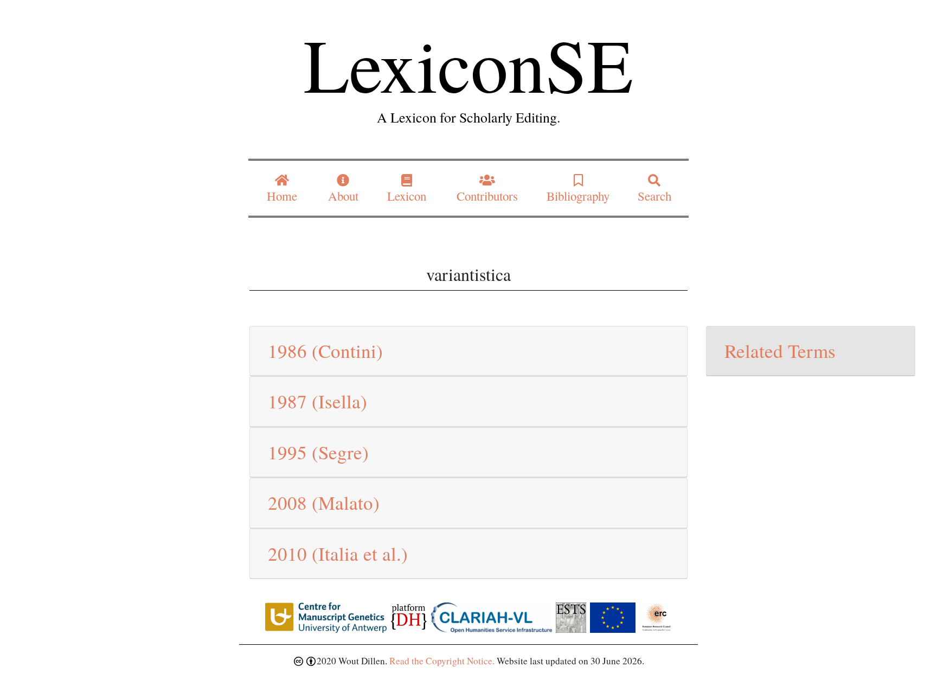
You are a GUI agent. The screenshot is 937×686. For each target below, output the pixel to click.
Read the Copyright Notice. (442, 661)
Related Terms (780, 350)
